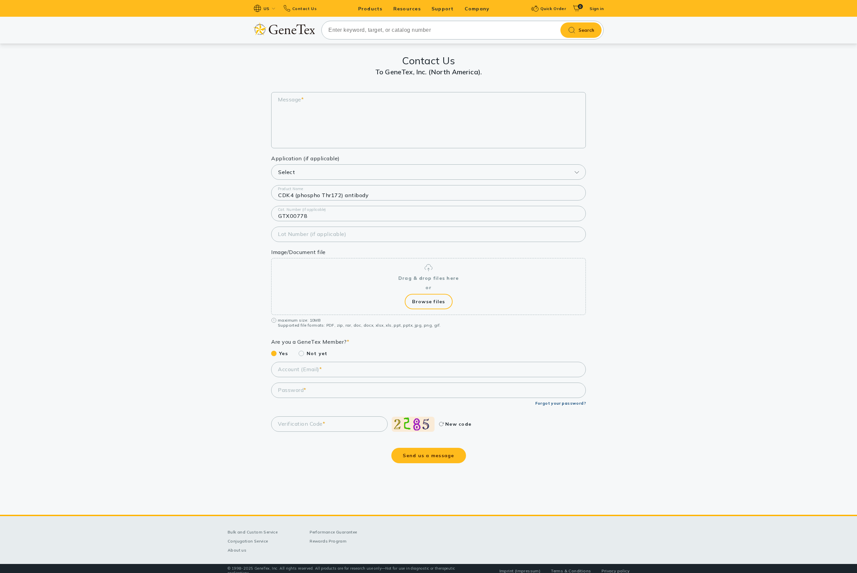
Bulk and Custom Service (253, 532)
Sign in (597, 8)
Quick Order (553, 8)
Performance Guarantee (333, 532)
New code (458, 424)
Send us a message (428, 456)
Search (586, 30)
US (266, 8)
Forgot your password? (560, 403)
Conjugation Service (248, 541)
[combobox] (462, 30)
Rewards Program (328, 541)
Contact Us (304, 8)
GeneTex (284, 28)
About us (237, 550)
